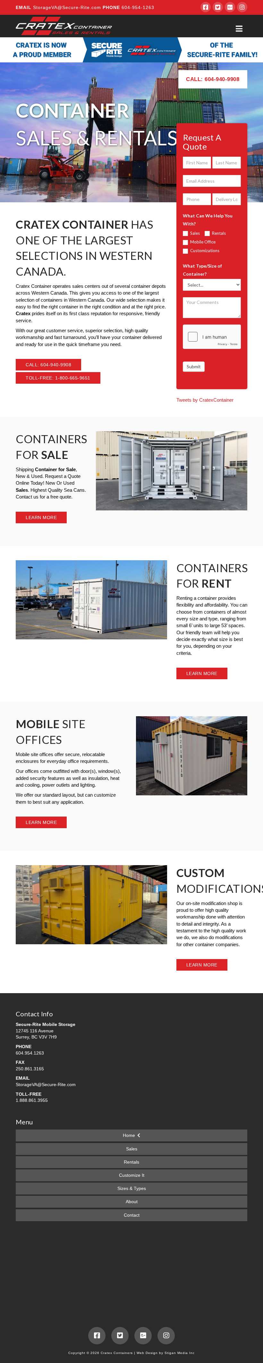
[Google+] (230, 7)
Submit (194, 366)
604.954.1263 (30, 1053)
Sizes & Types (131, 1188)
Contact (132, 1215)
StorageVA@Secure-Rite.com (68, 7)
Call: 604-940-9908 (212, 79)
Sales (194, 233)
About (132, 1201)
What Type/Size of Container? (202, 270)
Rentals (218, 233)
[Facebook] (205, 7)
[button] (239, 28)
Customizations (204, 250)
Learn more (41, 517)
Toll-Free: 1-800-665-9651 (58, 377)
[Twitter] (218, 7)
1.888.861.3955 (32, 1100)
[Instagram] (242, 7)
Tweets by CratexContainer (204, 400)
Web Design (147, 1353)
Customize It (131, 1175)
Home (129, 1135)
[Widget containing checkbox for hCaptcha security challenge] (212, 337)
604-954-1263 (137, 7)
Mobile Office (202, 241)
